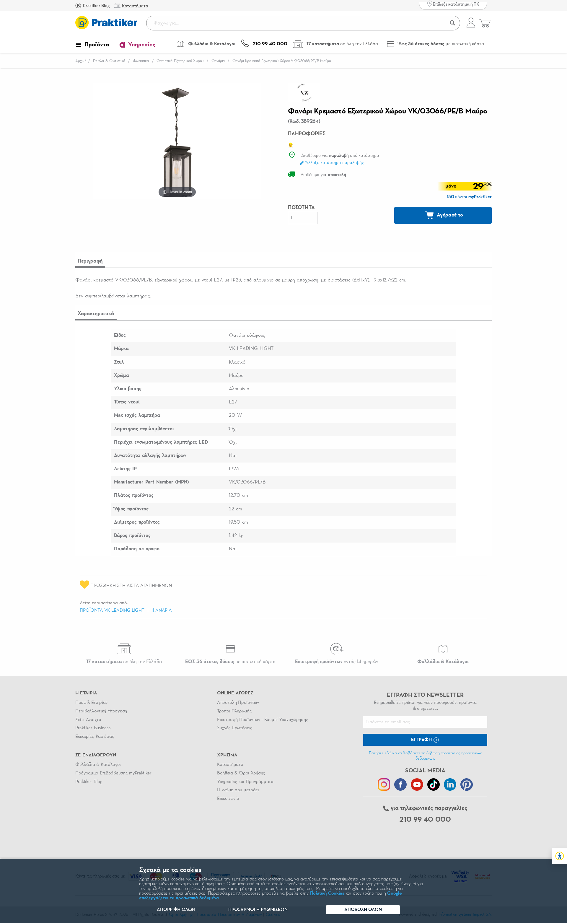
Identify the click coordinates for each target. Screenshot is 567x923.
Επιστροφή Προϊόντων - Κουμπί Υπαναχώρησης (262, 719)
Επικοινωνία (228, 798)
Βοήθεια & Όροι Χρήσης (241, 773)
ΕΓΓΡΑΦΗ (422, 740)
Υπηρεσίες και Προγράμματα (245, 781)
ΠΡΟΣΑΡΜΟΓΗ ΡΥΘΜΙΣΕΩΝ (258, 909)
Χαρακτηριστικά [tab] (96, 313)
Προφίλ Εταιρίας (91, 702)
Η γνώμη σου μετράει (238, 790)
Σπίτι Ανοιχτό (88, 719)
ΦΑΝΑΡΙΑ (161, 610)
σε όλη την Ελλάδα (124, 661)
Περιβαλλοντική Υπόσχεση (101, 711)
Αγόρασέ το (449, 215)
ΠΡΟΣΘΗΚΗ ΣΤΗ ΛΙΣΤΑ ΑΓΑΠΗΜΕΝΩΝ (130, 585)
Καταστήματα (230, 764)
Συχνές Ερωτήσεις (234, 728)
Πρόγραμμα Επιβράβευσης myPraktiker (113, 773)
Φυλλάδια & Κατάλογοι (98, 764)
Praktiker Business (92, 728)
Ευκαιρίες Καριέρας (94, 736)
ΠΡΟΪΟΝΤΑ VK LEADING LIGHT (112, 610)
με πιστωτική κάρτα (230, 661)
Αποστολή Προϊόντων (238, 702)
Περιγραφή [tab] (90, 261)
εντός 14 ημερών (336, 661)
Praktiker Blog (96, 6)
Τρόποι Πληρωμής (234, 711)
